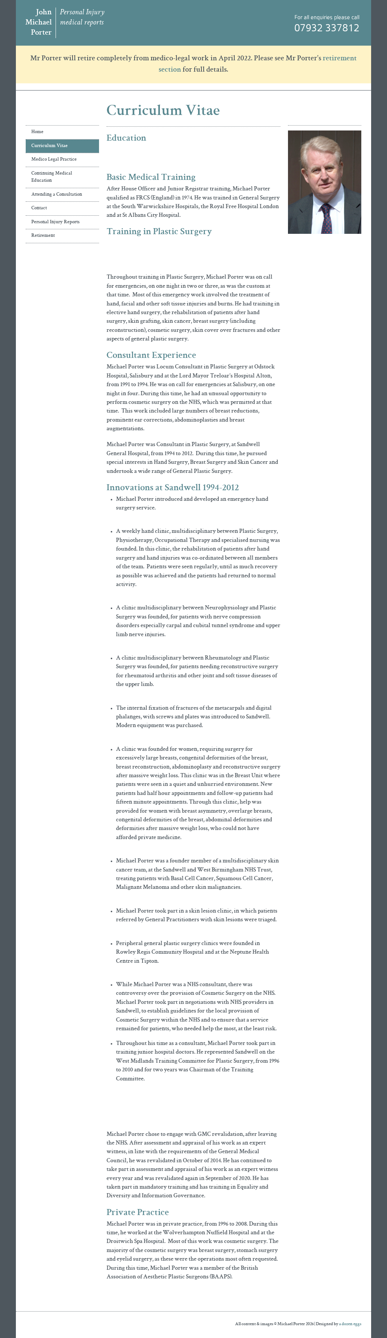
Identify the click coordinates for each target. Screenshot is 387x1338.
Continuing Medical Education (51, 177)
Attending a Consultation (56, 194)
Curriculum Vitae (49, 146)
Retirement (43, 235)
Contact (39, 208)
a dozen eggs (350, 1324)
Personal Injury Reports (55, 222)
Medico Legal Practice (54, 159)
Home (37, 132)
